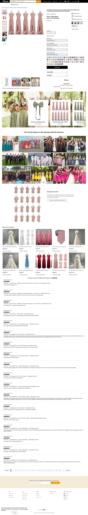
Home (3, 7)
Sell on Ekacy (25, 493)
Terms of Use (38, 497)
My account (55, 1)
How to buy (11, 493)
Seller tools (24, 497)
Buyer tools (11, 495)
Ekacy (5, 1)
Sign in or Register (47, 1)
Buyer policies (11, 497)
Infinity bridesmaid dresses (22, 7)
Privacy (37, 495)
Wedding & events (14, 4)
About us (38, 493)
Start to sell (24, 495)
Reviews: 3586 (57, 86)
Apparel (6, 7)
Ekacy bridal (66, 83)
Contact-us (52, 493)
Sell (60, 1)
